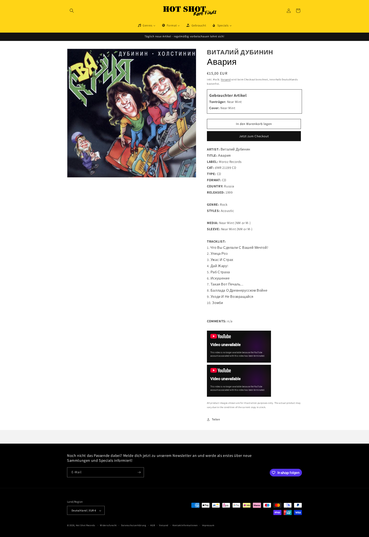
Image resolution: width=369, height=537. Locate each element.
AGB (152, 525)
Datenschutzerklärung (133, 525)
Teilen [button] (216, 419)
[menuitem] (146, 25)
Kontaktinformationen (185, 525)
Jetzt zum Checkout (254, 136)
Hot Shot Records (85, 525)
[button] (71, 10)
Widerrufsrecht (108, 525)
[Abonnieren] (139, 472)
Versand (226, 79)
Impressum (208, 525)
